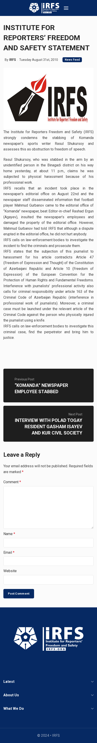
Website (10, 571)
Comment (12, 482)
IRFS (12, 60)
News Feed (72, 59)
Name (9, 534)
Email (8, 552)
